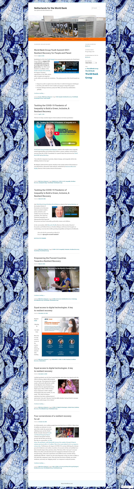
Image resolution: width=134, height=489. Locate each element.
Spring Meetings (43, 182)
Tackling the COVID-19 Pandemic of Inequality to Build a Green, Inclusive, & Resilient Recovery (51, 108)
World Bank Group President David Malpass (45, 149)
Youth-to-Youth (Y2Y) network (42, 70)
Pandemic (67, 249)
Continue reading (39, 93)
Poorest (59, 299)
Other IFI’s (86, 39)
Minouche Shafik (51, 225)
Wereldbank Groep (38, 300)
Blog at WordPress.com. (67, 483)
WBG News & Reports (53, 39)
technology (74, 299)
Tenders (62, 39)
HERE (35, 320)
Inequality (68, 181)
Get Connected (77, 39)
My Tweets (87, 46)
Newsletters (69, 39)
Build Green (55, 181)
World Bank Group (38, 98)
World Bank (75, 96)
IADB (64, 359)
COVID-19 (61, 181)
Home (36, 39)
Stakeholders (42, 360)
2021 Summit (59, 96)
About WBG (42, 39)
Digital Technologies (62, 407)
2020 (53, 466)
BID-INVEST (55, 359)
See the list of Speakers (40, 238)
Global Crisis (71, 407)
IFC (64, 181)
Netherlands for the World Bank (50, 8)
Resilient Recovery (67, 96)
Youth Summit (51, 59)
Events (39, 96)
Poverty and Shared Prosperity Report (69, 466)
